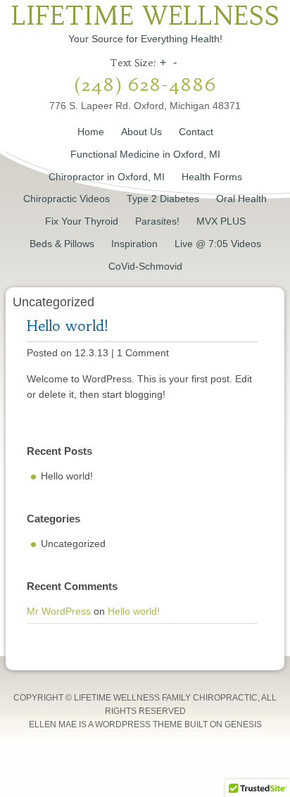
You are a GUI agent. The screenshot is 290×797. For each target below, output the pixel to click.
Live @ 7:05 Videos (218, 243)
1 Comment (143, 352)
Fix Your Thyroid (81, 221)
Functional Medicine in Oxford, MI (145, 154)
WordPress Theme (138, 724)
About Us (141, 131)
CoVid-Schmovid (145, 266)
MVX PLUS (221, 221)
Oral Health (241, 198)
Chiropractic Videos (66, 198)
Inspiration (134, 243)
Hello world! (67, 325)
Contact (196, 131)
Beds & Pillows (62, 243)
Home (90, 131)
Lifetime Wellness (145, 16)
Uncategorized (73, 543)
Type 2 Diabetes (163, 198)
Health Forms (212, 176)
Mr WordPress (59, 611)
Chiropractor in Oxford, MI (107, 176)
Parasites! (157, 221)
